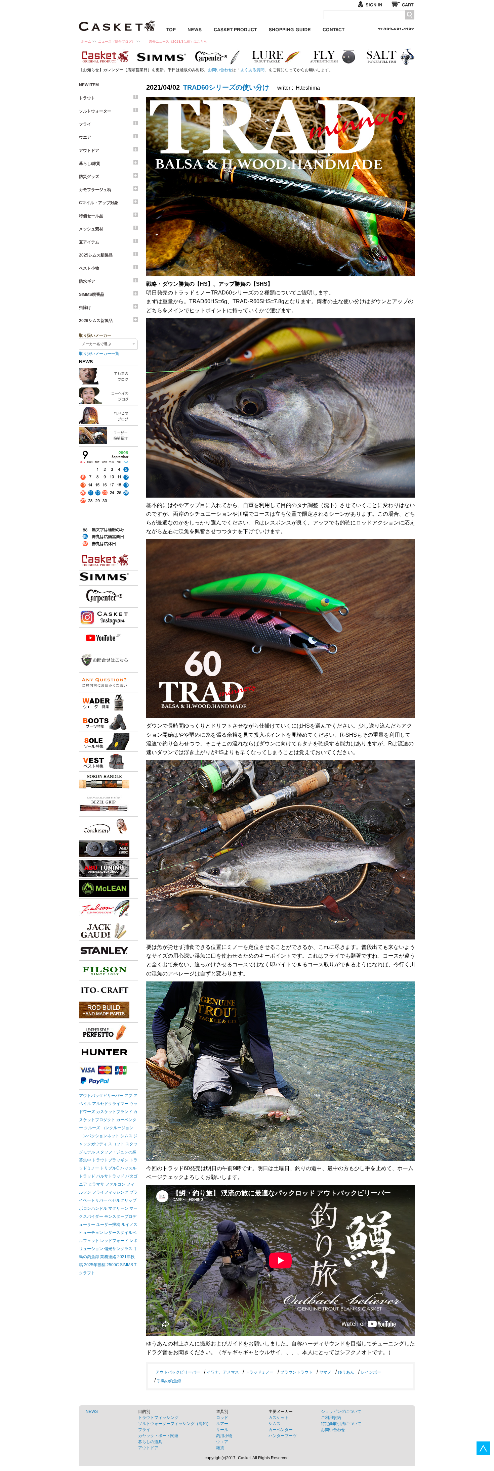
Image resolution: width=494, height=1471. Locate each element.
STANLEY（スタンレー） (104, 950)
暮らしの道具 (150, 1441)
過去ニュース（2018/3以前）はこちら (178, 41)
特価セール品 (91, 216)
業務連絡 (108, 1256)
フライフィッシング (110, 1192)
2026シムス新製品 (96, 320)
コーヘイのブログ (108, 395)
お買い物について (289, 28)
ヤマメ (325, 1372)
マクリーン (118, 1208)
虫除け (85, 307)
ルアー (222, 1423)
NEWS (92, 1411)
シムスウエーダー (104, 702)
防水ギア (87, 281)
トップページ (171, 28)
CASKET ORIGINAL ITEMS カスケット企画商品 (235, 28)
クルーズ (92, 1127)
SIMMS (126, 1264)
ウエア (85, 137)
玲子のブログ (108, 415)
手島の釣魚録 (169, 1381)
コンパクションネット (99, 1136)
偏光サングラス (118, 1248)
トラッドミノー (259, 1372)
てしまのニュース (108, 376)
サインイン (372, 4)
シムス (126, 1136)
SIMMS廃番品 (91, 294)
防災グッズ (89, 176)
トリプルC (109, 1168)
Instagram (104, 617)
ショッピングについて (341, 1411)
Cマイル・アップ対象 (98, 202)
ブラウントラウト (296, 1372)
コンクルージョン (117, 1127)
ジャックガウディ (104, 930)
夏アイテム (89, 242)
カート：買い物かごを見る (403, 4)
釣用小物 (224, 1435)
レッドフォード (114, 1240)
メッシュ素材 (91, 229)
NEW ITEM (89, 85)
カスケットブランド (104, 560)
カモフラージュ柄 (95, 189)
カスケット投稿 (108, 435)
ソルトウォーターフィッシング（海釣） (174, 1423)
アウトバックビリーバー (101, 1095)
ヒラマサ (96, 1184)
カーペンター (218, 56)
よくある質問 (252, 69)
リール (222, 1429)
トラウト (87, 98)
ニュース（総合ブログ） (116, 41)
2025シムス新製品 (96, 255)
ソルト (390, 56)
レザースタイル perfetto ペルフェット (104, 1032)
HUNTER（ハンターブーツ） (104, 1052)
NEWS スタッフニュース (195, 28)
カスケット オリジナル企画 (104, 56)
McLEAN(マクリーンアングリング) (104, 888)
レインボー (371, 1372)
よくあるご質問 (104, 682)
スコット (116, 1144)
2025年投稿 (95, 1264)
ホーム (86, 41)
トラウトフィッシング (158, 1417)
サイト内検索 (409, 14)
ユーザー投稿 (108, 1224)
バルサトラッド (110, 1176)
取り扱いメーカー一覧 (99, 353)
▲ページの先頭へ (483, 1448)
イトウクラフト (104, 990)
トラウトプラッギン (110, 1160)
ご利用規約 (331, 1417)
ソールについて (104, 741)
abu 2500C (104, 848)
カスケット (117, 21)
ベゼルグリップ (122, 1200)
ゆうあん (346, 1372)
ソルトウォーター (95, 111)
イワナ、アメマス (223, 1372)
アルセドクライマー (110, 1103)
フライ (332, 56)
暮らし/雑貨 (89, 163)
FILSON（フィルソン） (104, 970)
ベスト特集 (104, 761)
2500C (113, 1264)
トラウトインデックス (275, 56)
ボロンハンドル (93, 1208)
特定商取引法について (341, 1423)
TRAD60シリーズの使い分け (226, 87)
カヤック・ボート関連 (158, 1435)
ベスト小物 (89, 268)
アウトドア (89, 150)
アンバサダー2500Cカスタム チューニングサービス (104, 868)
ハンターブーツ (283, 1435)
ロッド (222, 1417)
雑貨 (220, 1447)
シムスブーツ (104, 722)
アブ (128, 1095)
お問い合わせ (333, 28)
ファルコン (115, 1184)
